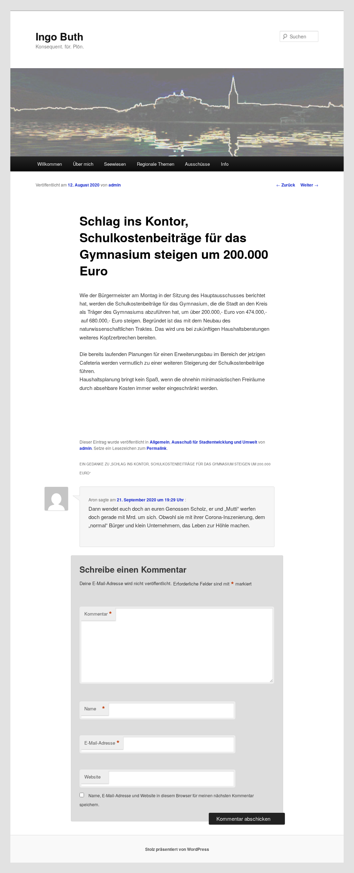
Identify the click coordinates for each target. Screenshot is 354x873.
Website (92, 776)
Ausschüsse (197, 164)
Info (225, 164)
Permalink (157, 448)
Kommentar (98, 613)
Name (94, 708)
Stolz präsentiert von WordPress (177, 849)
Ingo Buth (59, 36)
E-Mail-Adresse (102, 742)
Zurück (285, 185)
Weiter (309, 185)
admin (115, 185)
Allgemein (159, 442)
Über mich (83, 164)
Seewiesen (115, 164)
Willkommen (49, 164)
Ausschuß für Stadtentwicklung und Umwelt (214, 442)
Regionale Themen (155, 164)
